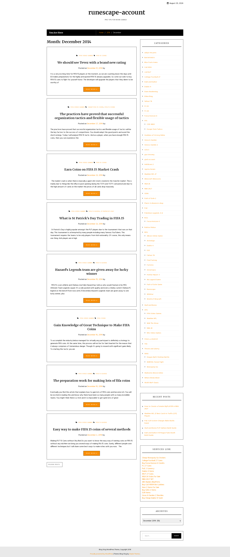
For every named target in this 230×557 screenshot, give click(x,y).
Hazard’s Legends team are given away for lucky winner (91, 272)
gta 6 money (149, 154)
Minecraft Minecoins (152, 179)
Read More (91, 89)
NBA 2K (150, 328)
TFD (145, 344)
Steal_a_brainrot (151, 339)
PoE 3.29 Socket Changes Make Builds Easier (159, 422)
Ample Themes (134, 554)
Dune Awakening (151, 91)
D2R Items (146, 492)
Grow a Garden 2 (151, 145)
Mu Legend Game (154, 279)
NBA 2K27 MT (148, 479)
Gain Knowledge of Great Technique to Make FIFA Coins (92, 327)
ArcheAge (151, 240)
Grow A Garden (150, 140)
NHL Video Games (154, 333)
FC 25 (146, 106)
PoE (146, 208)
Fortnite (150, 265)
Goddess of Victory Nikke (154, 135)
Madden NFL (152, 318)
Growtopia (151, 270)
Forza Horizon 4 (153, 221)
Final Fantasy (152, 260)
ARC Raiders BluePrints (151, 482)
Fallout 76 (151, 255)
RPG (146, 232)
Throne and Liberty (151, 348)
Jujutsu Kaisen (149, 169)
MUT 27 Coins (147, 474)
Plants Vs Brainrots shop (153, 203)
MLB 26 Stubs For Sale (151, 476)
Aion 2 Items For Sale (150, 487)
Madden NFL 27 (150, 174)
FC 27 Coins (146, 465)
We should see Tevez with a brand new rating (91, 62)
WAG (146, 353)
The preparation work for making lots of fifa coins (91, 381)
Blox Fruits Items (151, 62)
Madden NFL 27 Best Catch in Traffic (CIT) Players (160, 414)
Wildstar (150, 294)
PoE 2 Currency (148, 468)
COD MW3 (151, 124)
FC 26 (146, 111)
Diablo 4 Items (148, 471)
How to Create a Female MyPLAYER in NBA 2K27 (161, 407)
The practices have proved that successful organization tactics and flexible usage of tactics (92, 116)
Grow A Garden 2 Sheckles (153, 495)
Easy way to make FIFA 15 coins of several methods (91, 429)
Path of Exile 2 (150, 198)
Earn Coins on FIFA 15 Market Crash (91, 169)
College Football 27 (152, 77)
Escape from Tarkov (155, 129)
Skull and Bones (150, 305)
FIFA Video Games (86, 55)
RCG (146, 218)
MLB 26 (147, 184)
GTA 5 (146, 150)
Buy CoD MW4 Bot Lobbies (153, 484)
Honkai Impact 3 (153, 274)
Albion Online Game (155, 236)
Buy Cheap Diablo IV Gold (152, 498)
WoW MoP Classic (151, 382)
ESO (148, 250)
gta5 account (149, 159)
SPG (146, 310)
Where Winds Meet (152, 378)
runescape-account (116, 12)
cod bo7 (147, 72)
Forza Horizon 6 (150, 116)
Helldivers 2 (149, 164)
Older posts (54, 464)
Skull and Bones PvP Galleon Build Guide (160, 428)
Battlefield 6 (149, 57)
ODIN (146, 193)
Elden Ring (148, 96)
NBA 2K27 (148, 188)
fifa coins (101, 318)
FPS (145, 120)
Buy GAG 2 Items (149, 490)
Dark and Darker (150, 82)
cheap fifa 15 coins (96, 107)
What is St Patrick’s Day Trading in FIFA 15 (91, 218)
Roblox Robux (150, 227)
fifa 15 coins (101, 55)
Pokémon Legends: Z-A (153, 213)
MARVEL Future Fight (155, 362)
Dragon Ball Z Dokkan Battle (158, 357)
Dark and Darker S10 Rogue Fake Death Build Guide (159, 434)
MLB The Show (152, 323)
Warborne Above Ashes (153, 373)
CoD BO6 (148, 67)
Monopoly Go (152, 367)
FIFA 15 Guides (94, 211)
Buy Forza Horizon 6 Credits (153, 463)
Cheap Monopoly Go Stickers (154, 457)
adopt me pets (150, 52)
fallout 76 (148, 101)
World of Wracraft (154, 299)
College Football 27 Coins (152, 460)
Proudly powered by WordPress (101, 554)
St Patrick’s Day (107, 211)
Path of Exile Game (154, 284)
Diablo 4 (147, 86)
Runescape (151, 289)
